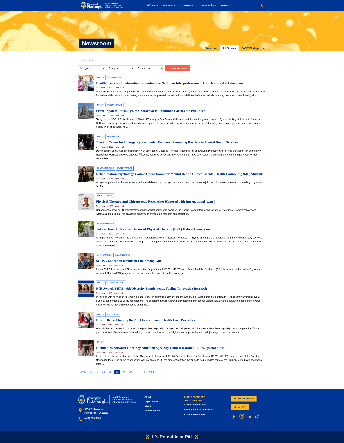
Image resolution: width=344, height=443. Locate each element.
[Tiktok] (257, 416)
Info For (151, 5)
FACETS (100, 77)
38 (130, 371)
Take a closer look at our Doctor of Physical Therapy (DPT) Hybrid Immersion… (154, 229)
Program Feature (105, 168)
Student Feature (114, 105)
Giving (147, 406)
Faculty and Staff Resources (199, 409)
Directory (240, 407)
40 (143, 371)
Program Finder (244, 398)
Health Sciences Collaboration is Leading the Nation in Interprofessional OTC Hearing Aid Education (169, 83)
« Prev (82, 371)
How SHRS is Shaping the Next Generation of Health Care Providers (145, 320)
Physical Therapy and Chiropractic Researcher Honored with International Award (155, 201)
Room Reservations (194, 414)
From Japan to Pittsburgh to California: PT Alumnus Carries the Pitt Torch (150, 111)
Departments (151, 401)
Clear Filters (177, 68)
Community (207, 5)
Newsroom (188, 5)
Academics (168, 5)
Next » (152, 371)
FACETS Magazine (253, 48)
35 (110, 371)
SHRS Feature (113, 137)
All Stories (229, 48)
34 (103, 371)
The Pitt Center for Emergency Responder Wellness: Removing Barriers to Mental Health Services (167, 142)
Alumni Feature (104, 255)
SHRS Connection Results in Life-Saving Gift (128, 261)
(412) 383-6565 (92, 418)
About (147, 397)
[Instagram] (241, 416)
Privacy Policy (152, 410)
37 (123, 371)
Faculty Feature (114, 77)
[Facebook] (234, 416)
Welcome (211, 48)
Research (226, 5)
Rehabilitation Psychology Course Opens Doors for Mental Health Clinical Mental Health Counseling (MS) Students (180, 174)
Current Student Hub (195, 404)
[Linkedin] (249, 416)
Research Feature (115, 283)
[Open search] (261, 5)
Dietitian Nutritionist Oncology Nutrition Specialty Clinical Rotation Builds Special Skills (160, 348)
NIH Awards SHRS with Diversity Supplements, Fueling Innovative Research (151, 288)
